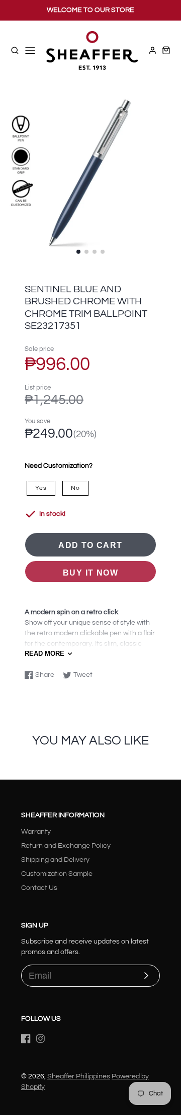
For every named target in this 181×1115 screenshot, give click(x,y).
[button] (78, 252)
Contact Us (39, 887)
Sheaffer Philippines (78, 1076)
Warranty (36, 831)
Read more (44, 653)
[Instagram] (40, 1038)
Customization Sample (57, 873)
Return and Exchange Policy (66, 845)
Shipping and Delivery (55, 859)
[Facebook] (26, 1038)
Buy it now (90, 572)
